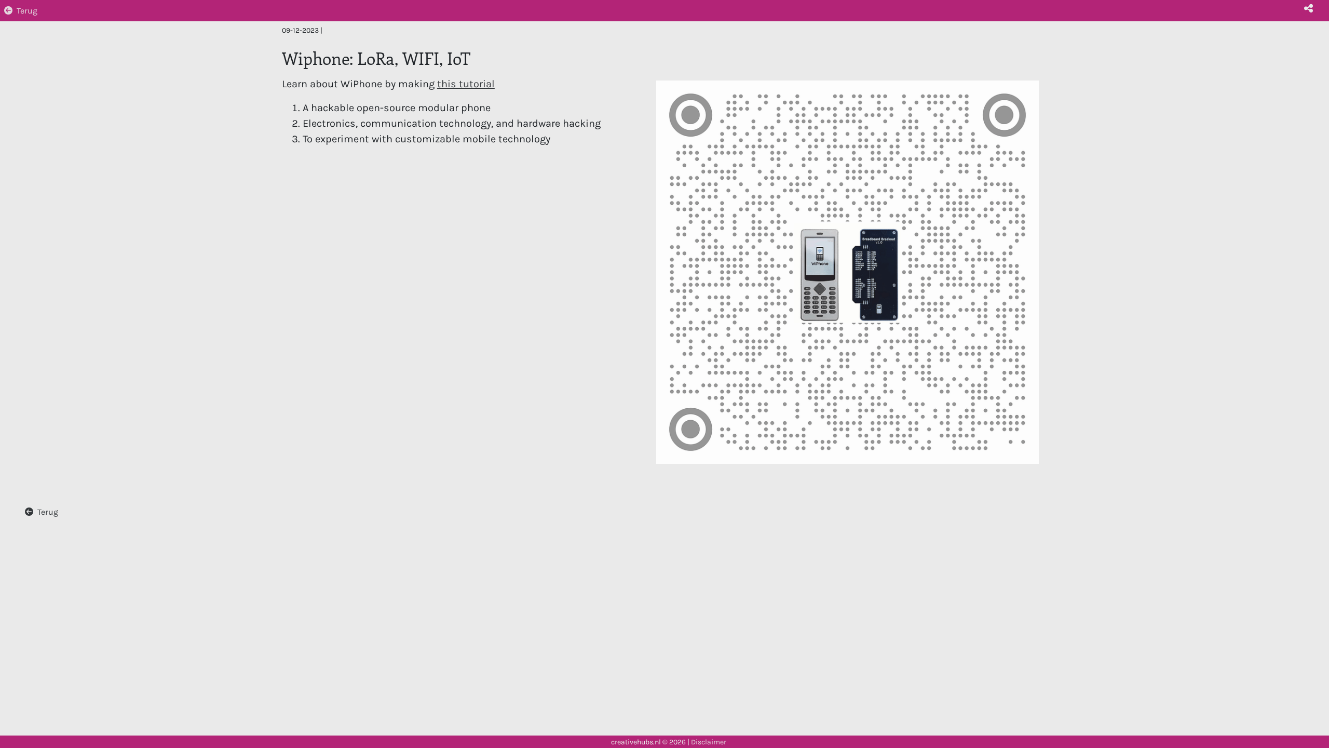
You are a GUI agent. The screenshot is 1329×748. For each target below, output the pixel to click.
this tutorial (466, 84)
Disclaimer (708, 742)
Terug (27, 11)
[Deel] (1308, 8)
